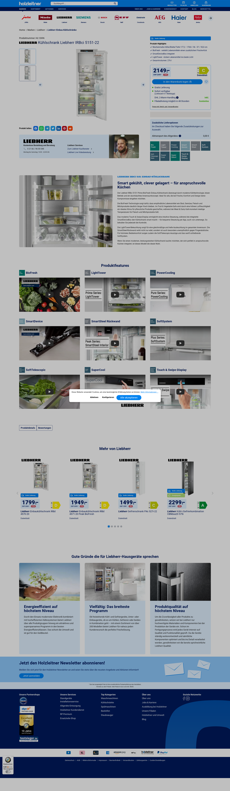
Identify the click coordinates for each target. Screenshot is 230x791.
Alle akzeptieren (129, 397)
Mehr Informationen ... (149, 392)
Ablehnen (94, 397)
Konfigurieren (108, 397)
